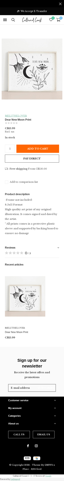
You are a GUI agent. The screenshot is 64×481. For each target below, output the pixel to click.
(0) (20, 123)
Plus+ (26, 469)
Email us (43, 434)
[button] (5, 20)
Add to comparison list (24, 181)
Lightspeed (15, 479)
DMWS (49, 465)
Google (48, 476)
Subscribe (46, 387)
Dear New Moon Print (16, 332)
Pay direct (32, 158)
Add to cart (37, 148)
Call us (18, 434)
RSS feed (36, 469)
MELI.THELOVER (16, 115)
